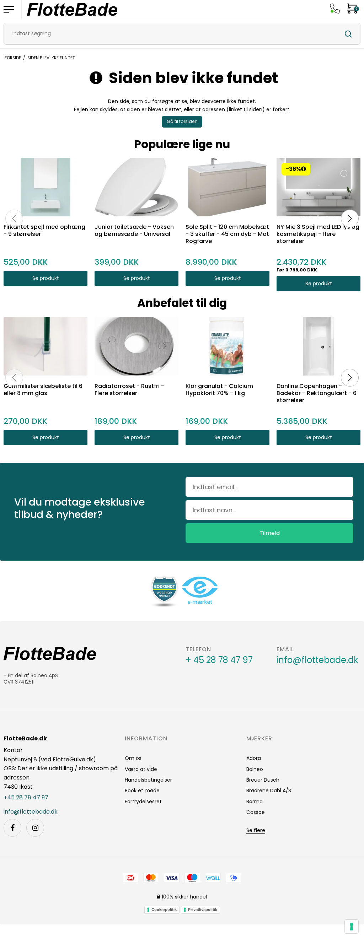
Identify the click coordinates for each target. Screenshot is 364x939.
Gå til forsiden (182, 121)
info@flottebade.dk (317, 660)
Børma (254, 801)
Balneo (254, 769)
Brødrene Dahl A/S (268, 790)
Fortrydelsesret (143, 801)
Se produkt (45, 278)
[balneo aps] (72, 9)
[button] (303, 169)
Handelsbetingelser (148, 779)
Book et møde (142, 790)
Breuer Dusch (262, 779)
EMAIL (285, 649)
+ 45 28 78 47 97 (219, 660)
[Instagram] (35, 828)
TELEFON (198, 649)
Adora (253, 758)
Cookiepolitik (164, 909)
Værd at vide (141, 769)
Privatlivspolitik (202, 909)
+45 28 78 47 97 (26, 797)
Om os (133, 758)
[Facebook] (12, 828)
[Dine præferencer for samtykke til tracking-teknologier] (351, 926)
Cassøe (255, 812)
